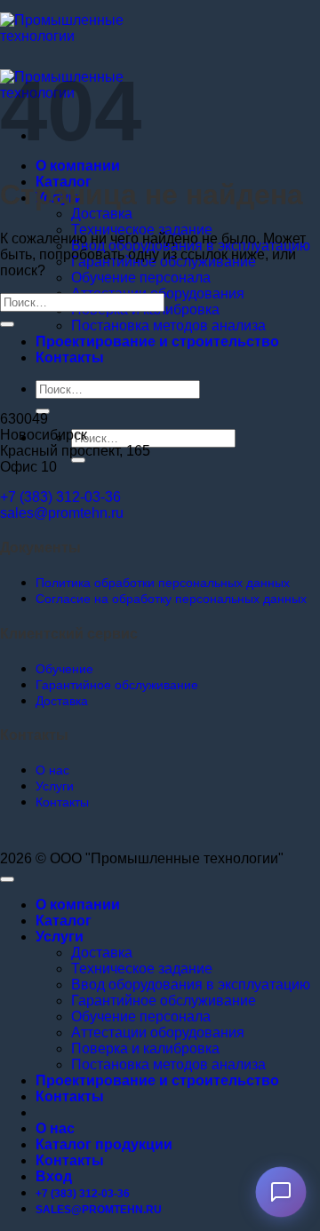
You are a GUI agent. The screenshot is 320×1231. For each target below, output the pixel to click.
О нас (55, 1128)
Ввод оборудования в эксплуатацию (190, 984)
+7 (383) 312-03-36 (60, 496)
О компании (78, 165)
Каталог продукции (104, 1144)
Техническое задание (141, 229)
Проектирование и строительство (157, 341)
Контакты (70, 357)
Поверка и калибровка (145, 1048)
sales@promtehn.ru (62, 512)
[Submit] (78, 460)
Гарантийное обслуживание (163, 1000)
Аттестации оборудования (157, 1032)
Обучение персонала (141, 277)
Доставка (101, 213)
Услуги (60, 936)
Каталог (64, 920)
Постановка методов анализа (168, 325)
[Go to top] (7, 879)
